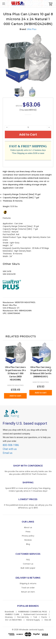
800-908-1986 (11, 445)
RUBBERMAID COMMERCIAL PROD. (32, 611)
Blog (28, 544)
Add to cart (15, 395)
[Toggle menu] (3, 3)
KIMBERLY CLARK (12, 614)
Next (50, 370)
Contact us (28, 563)
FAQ (28, 559)
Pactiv (44, 617)
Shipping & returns (28, 583)
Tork (35, 617)
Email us (7, 452)
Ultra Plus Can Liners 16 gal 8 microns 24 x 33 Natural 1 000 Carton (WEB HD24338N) (15, 373)
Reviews (28, 540)
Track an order (28, 587)
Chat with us (10, 449)
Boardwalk (9, 611)
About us (28, 527)
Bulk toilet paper (28, 568)
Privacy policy (28, 535)
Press (28, 531)
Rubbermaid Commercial (35, 614)
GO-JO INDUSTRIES (13, 620)
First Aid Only (23, 617)
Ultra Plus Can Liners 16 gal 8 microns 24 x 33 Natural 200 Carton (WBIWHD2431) (40, 372)
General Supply (33, 620)
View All (47, 620)
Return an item (28, 592)
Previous (5, 370)
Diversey (9, 617)
